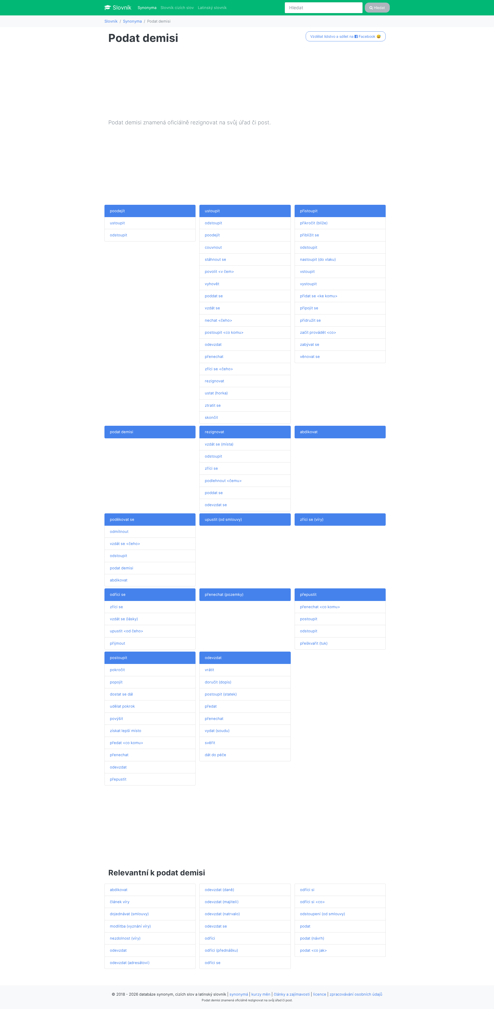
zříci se (211, 468)
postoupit (308, 619)
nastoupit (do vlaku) (318, 259)
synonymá (239, 994)
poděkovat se (122, 519)
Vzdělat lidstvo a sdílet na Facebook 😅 (345, 36)
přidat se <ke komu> (319, 296)
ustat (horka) (216, 393)
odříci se (118, 594)
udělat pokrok (122, 706)
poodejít (117, 211)
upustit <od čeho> (126, 631)
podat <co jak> (313, 950)
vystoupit (308, 284)
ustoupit (117, 223)
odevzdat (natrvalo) (222, 914)
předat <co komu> (126, 742)
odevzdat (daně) (219, 889)
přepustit (308, 594)
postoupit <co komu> (224, 332)
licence (319, 994)
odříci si (307, 889)
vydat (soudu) (217, 730)
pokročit (117, 670)
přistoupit (308, 211)
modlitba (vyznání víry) (130, 926)
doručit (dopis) (218, 682)
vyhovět (212, 284)
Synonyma (148, 7)
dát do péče (215, 755)
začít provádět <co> (318, 332)
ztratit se (213, 405)
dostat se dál (121, 694)
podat (305, 926)
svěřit (210, 742)
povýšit (116, 718)
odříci (210, 938)
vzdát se (212, 308)
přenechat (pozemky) (224, 594)
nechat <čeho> (218, 320)
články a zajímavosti (292, 994)
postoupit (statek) (221, 694)
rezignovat (214, 381)
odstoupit (118, 235)
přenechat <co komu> (320, 607)
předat (211, 706)
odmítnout (119, 531)
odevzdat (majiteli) (222, 902)
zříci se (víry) (311, 519)
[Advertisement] (247, 82)
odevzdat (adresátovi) (129, 962)
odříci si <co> (312, 902)
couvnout (213, 247)
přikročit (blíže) (314, 223)
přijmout (117, 643)
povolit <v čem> (219, 271)
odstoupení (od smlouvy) (322, 914)
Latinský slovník (212, 7)
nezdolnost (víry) (125, 938)
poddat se (214, 296)
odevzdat (213, 344)
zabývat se (309, 344)
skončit (211, 417)
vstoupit (307, 271)
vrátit (209, 670)
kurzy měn (260, 994)
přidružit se (310, 320)
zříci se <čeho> (219, 369)
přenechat (214, 356)
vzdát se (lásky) (124, 619)
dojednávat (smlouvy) (129, 914)
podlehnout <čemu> (223, 480)
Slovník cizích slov (177, 7)
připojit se (309, 308)
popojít (116, 682)
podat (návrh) (312, 938)
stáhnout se (215, 259)
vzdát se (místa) (219, 444)
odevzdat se (216, 505)
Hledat (379, 7)
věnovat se (310, 356)
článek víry (119, 902)
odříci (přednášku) (221, 950)
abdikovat (308, 432)
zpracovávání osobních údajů (356, 994)
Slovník (121, 7)
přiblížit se (309, 235)
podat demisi (121, 432)
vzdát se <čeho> (125, 543)
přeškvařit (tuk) (314, 643)
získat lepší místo (125, 730)
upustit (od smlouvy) (223, 519)
